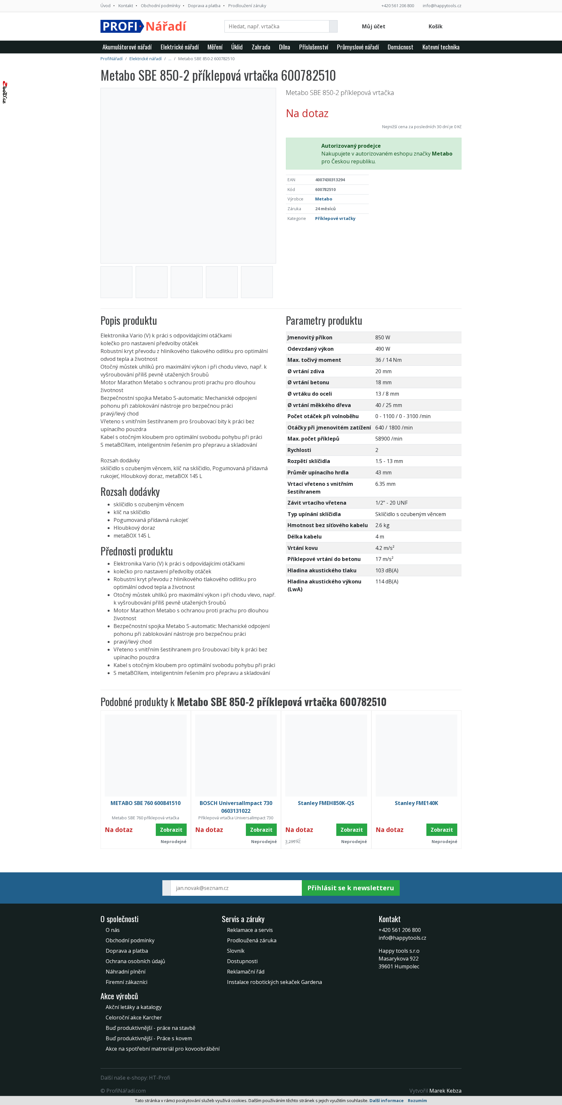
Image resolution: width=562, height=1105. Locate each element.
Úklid (237, 46)
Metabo (323, 199)
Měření (214, 46)
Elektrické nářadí (180, 46)
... (169, 58)
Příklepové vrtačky (335, 218)
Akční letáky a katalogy (134, 1007)
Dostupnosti (242, 961)
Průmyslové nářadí (358, 46)
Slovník (236, 950)
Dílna (284, 46)
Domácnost (400, 46)
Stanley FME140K (416, 803)
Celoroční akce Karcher (134, 1017)
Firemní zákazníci (126, 982)
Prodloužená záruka (251, 940)
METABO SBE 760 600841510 (146, 803)
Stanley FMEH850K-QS (326, 803)
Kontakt (125, 5)
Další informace (386, 1100)
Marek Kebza (445, 1090)
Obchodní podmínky (160, 5)
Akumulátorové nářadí (127, 46)
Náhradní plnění (125, 971)
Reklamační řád (245, 971)
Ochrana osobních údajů (135, 961)
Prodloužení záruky (247, 5)
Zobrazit (171, 829)
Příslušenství (313, 46)
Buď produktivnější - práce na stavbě (150, 1027)
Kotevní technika (441, 46)
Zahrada (261, 46)
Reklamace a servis (250, 930)
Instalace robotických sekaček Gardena (274, 982)
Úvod (105, 5)
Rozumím (417, 1100)
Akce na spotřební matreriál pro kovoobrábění (163, 1048)
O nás (113, 930)
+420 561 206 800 (397, 5)
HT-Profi (159, 1077)
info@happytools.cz (442, 5)
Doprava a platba (204, 5)
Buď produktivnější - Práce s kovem (149, 1038)
